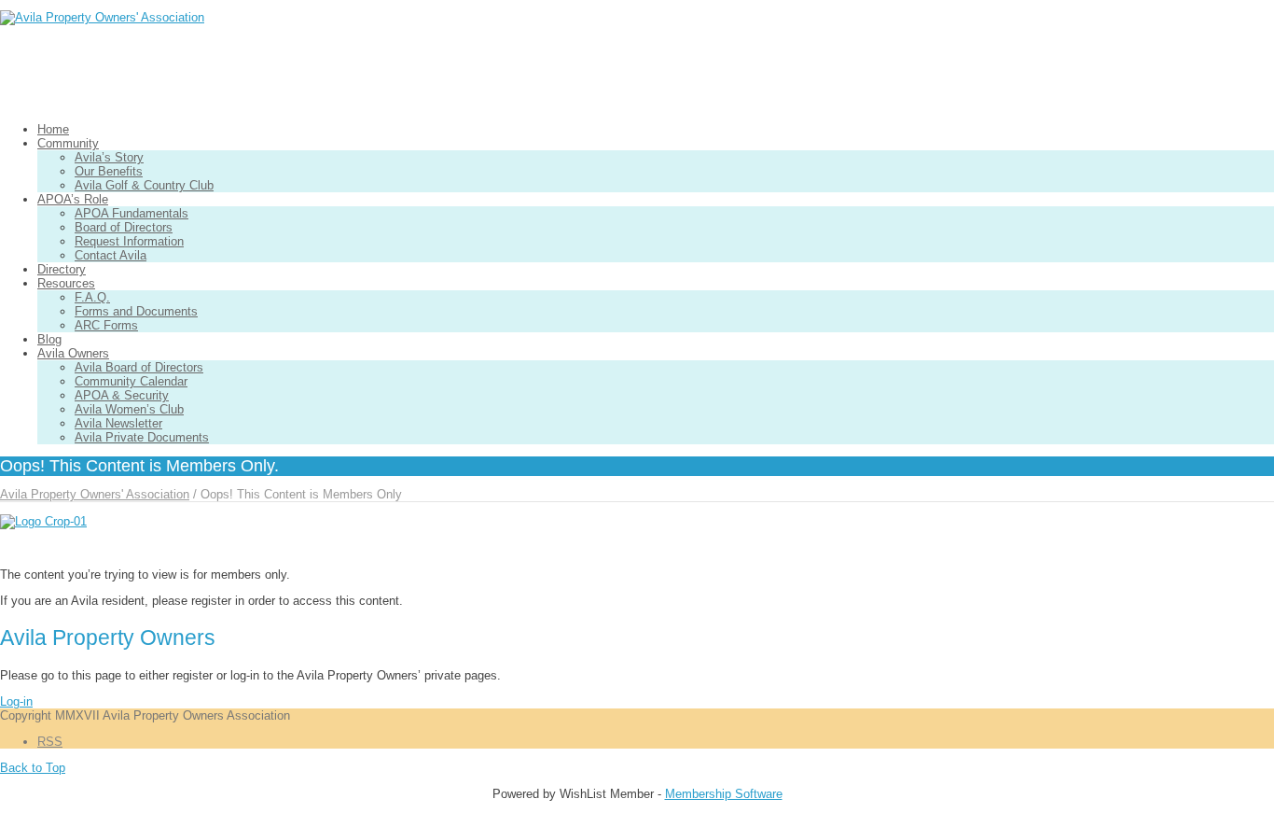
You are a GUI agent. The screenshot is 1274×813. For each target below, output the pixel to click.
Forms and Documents (136, 311)
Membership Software (723, 794)
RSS (49, 742)
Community (68, 143)
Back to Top (32, 768)
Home (53, 129)
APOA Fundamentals (131, 213)
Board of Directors (124, 227)
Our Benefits (109, 171)
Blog (49, 339)
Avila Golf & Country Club (144, 185)
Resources (66, 283)
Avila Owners (73, 353)
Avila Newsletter (118, 423)
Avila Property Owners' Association (94, 494)
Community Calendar (131, 381)
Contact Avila (110, 255)
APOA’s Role (72, 199)
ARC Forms (106, 325)
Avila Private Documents (142, 437)
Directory (61, 269)
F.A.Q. (92, 297)
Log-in (16, 701)
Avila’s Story (109, 157)
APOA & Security (122, 395)
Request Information (129, 241)
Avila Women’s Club (129, 409)
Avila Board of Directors (139, 367)
